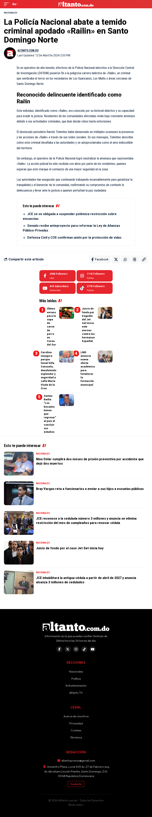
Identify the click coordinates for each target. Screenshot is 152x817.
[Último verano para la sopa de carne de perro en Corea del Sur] (66, 313)
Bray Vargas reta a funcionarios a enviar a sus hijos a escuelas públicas (90, 489)
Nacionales (10, 12)
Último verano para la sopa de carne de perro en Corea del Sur (51, 326)
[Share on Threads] (134, 259)
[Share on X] (116, 259)
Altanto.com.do (28, 50)
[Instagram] (95, 276)
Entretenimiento (76, 685)
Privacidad (76, 723)
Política (76, 678)
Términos (76, 737)
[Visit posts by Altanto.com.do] (10, 53)
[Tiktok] (95, 288)
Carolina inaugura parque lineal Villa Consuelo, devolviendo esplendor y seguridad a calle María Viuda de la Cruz (48, 370)
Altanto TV (76, 693)
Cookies (76, 730)
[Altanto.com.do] (76, 4)
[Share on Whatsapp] (125, 259)
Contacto (76, 784)
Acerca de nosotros (76, 716)
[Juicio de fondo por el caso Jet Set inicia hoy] (19, 553)
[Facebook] (57, 276)
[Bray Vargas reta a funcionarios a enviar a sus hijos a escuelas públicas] (19, 493)
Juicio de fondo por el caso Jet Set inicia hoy (70, 548)
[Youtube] (57, 288)
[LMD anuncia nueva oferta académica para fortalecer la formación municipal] (105, 356)
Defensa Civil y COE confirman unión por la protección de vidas (74, 237)
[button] (7, 4)
